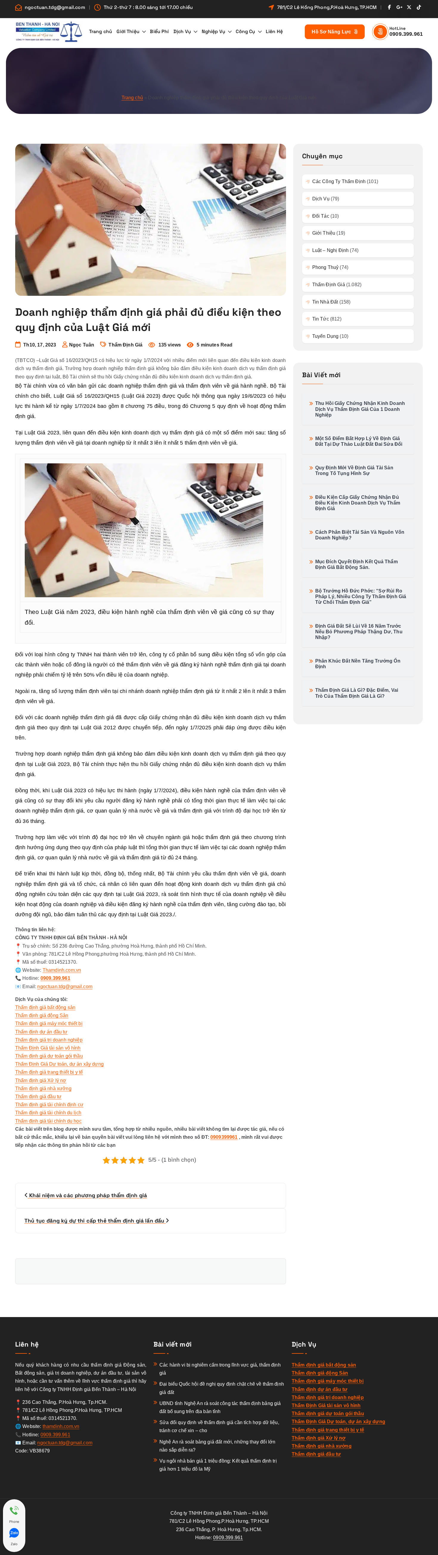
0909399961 (224, 1137)
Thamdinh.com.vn (62, 970)
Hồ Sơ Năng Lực (332, 31)
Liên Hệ (274, 31)
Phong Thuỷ (325, 267)
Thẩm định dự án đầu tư (41, 1031)
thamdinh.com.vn (61, 1426)
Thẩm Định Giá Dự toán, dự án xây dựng (59, 1064)
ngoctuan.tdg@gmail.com (55, 7)
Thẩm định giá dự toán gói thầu (49, 1056)
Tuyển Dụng (325, 336)
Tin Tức (320, 318)
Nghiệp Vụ (213, 31)
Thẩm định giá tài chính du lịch (48, 1112)
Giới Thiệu (128, 31)
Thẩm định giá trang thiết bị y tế (49, 1072)
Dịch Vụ (182, 31)
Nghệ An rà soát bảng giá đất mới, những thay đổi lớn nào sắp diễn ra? (217, 1445)
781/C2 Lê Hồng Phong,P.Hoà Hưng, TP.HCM (327, 7)
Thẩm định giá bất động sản (45, 1007)
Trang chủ (100, 31)
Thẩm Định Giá (125, 344)
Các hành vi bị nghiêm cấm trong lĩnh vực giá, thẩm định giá (220, 1368)
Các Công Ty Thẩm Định (339, 181)
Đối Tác (320, 216)
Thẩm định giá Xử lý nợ (40, 1080)
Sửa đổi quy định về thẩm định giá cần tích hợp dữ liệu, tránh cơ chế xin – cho (219, 1426)
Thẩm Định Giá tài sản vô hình (48, 1047)
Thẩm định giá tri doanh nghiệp (49, 1039)
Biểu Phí (159, 31)
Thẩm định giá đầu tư (38, 1096)
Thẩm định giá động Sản (42, 1015)
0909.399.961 (406, 34)
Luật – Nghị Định (330, 250)
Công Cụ (245, 31)
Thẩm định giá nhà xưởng (43, 1088)
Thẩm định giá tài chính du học (48, 1121)
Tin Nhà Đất (325, 301)
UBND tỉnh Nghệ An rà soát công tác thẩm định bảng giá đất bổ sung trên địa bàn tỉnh (220, 1407)
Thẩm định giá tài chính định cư (49, 1104)
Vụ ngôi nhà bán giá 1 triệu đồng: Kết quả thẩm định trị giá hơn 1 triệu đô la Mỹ (218, 1465)
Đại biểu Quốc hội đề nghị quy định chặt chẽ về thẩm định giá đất (221, 1388)
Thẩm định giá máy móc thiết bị (49, 1023)
